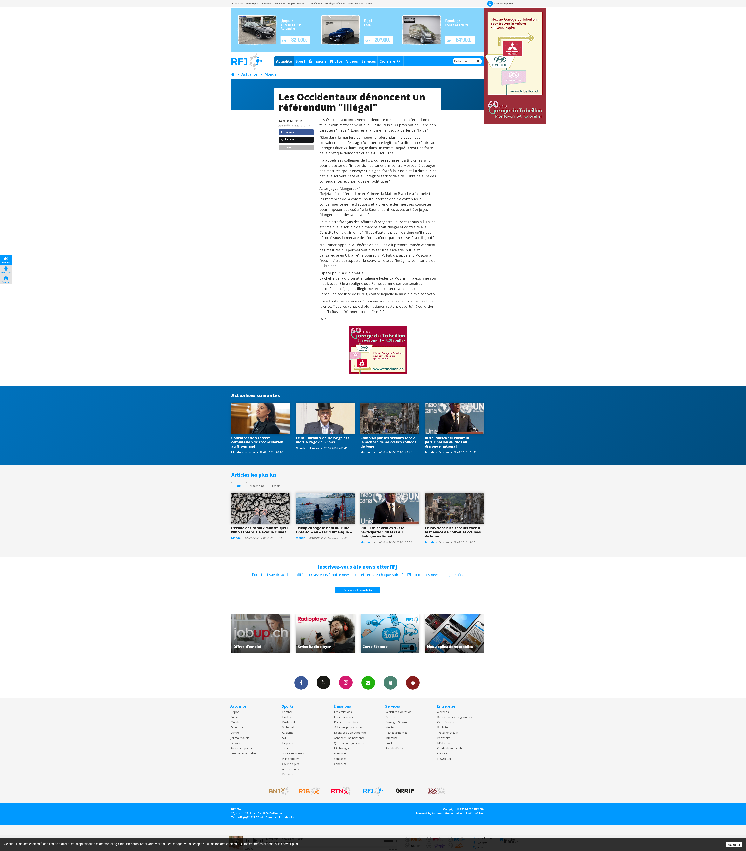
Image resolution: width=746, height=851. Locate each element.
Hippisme (288, 743)
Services (369, 61)
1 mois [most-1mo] (276, 486)
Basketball (288, 722)
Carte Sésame (314, 3)
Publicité (442, 727)
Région (235, 712)
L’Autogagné (342, 748)
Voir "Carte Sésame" (260, 633)
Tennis (286, 748)
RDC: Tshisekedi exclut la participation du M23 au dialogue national (447, 442)
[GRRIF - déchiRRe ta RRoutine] (404, 791)
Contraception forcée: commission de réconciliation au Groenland (257, 442)
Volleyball (288, 727)
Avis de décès (394, 748)
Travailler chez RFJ (448, 732)
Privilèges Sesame (397, 722)
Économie (237, 727)
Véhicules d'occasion (398, 712)
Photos (336, 61)
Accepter (734, 844)
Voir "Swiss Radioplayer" (454, 633)
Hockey (287, 717)
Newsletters (368, 683)
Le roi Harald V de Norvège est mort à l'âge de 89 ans (322, 440)
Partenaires (444, 738)
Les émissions (343, 712)
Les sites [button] (238, 3)
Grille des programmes (348, 727)
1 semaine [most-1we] (257, 486)
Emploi (291, 3)
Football (287, 712)
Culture (235, 732)
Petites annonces (396, 732)
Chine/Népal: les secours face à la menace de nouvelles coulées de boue (388, 442)
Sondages (340, 758)
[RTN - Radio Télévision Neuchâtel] (341, 791)
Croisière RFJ (390, 61)
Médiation (443, 743)
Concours (340, 764)
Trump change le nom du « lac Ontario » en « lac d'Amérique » (324, 529)
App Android (413, 683)
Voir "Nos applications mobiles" (325, 633)
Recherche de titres (346, 722)
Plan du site (286, 817)
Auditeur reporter (241, 748)
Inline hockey (290, 758)
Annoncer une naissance (349, 738)
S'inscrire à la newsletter (357, 590)
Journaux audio (240, 738)
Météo (390, 727)
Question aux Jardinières (349, 743)
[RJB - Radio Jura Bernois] (309, 791)
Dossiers (236, 743)
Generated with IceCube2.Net (464, 813)
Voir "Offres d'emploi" (390, 633)
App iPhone (390, 683)
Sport (300, 61)
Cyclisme (287, 732)
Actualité (284, 61)
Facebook (301, 683)
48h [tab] (239, 486)
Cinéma (390, 717)
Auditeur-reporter (503, 3)
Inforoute (267, 3)
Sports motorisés (293, 753)
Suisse (235, 717)
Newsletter (444, 758)
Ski (284, 738)
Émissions (317, 61)
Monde (270, 74)
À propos (443, 712)
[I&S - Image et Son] (436, 791)
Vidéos (352, 61)
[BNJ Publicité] (277, 791)
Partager (289, 132)
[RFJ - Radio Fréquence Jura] (373, 791)
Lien (288, 147)
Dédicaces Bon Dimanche (350, 732)
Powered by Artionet (429, 813)
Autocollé (340, 753)
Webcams (279, 3)
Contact (442, 753)
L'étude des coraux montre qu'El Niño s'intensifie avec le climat (259, 529)
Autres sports (290, 769)
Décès (300, 3)
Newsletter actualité (243, 753)
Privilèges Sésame (335, 3)
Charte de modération (451, 748)
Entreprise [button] (254, 3)
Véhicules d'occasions (360, 3)
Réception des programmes (454, 717)
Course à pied (291, 764)
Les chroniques (343, 717)
